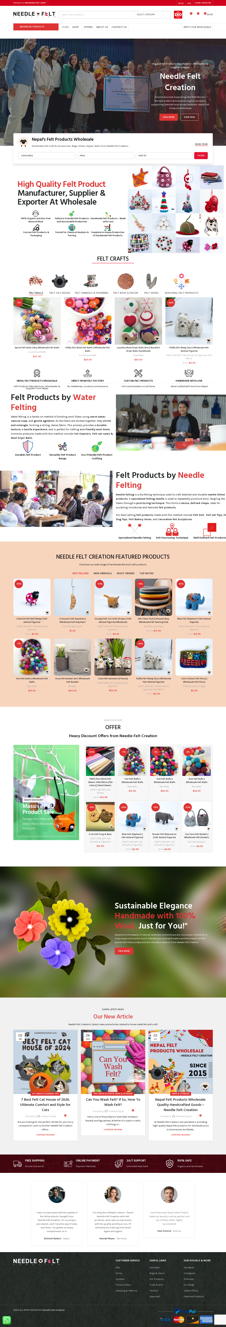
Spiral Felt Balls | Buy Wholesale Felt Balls (37, 348)
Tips (57, 1094)
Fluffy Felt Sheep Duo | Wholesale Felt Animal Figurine (189, 349)
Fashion (154, 1290)
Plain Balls (32, 686)
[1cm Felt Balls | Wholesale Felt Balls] (32, 657)
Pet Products (157, 1279)
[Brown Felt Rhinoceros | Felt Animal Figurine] (164, 816)
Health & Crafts (106, 1094)
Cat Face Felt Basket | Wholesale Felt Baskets (196, 836)
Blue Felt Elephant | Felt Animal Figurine (194, 620)
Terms (119, 1273)
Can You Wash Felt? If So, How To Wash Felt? (113, 1102)
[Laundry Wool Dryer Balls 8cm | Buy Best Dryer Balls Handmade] (138, 321)
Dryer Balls (138, 355)
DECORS (67, 626)
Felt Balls (155, 1267)
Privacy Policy (123, 1284)
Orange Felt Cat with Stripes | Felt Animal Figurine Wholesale (113, 620)
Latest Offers (191, 1290)
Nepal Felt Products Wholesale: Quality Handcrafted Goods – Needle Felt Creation (180, 1105)
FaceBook (189, 1267)
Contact (120, 1279)
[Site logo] (34, 14)
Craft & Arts (156, 1284)
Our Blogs (189, 1284)
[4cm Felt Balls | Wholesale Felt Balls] (196, 761)
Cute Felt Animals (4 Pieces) (113, 679)
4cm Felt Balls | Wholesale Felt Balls (196, 780)
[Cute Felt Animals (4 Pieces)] (112, 657)
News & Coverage (45, 1094)
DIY (33, 1094)
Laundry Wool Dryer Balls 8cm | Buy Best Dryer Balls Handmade (138, 349)
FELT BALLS (158, 689)
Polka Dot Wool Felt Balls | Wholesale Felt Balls (88, 349)
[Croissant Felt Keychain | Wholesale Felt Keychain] (72, 597)
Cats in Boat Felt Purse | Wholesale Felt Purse (194, 680)
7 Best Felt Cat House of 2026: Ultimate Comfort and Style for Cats (45, 1105)
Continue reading (45, 1134)
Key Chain (77, 626)
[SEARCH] (167, 15)
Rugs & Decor (157, 1273)
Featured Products (194, 1296)
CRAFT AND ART (174, 355)
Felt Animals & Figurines (194, 355)
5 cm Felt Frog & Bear (100, 834)
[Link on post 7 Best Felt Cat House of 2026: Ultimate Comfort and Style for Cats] (45, 1062)
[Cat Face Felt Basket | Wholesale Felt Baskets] (196, 816)
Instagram (189, 1273)
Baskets (72, 686)
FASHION (187, 686)
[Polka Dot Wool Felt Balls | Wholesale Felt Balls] (87, 321)
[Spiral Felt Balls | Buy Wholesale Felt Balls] (37, 321)
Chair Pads (158, 626)
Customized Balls (37, 352)
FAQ (118, 1267)
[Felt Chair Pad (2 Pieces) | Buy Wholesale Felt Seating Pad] (153, 597)
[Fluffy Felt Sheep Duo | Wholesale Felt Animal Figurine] (189, 321)
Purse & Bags (198, 686)
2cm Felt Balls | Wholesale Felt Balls (164, 780)
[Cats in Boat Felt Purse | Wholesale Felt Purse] (194, 657)
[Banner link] (46, 792)
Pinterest (189, 1279)
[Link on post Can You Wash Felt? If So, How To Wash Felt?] (113, 1062)
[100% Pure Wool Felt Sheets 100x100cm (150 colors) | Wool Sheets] (100, 761)
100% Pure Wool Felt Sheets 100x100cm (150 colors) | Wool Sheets (100, 782)
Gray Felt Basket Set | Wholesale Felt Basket (72, 680)
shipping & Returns (126, 1290)
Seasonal (155, 1296)
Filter (201, 155)
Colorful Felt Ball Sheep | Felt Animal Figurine (31, 620)
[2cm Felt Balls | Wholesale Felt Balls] (164, 761)
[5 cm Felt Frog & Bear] (100, 816)
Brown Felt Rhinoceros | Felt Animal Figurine (164, 836)
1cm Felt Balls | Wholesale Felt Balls (32, 680)
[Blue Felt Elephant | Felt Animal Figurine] (194, 597)
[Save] (59, 1116)
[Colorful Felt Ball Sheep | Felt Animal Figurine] (32, 597)
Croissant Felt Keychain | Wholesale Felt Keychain (72, 620)
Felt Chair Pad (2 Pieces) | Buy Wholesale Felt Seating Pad (153, 620)
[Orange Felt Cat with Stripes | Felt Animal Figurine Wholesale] (112, 597)
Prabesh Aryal (48, 1116)
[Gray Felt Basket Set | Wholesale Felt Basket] (72, 657)
